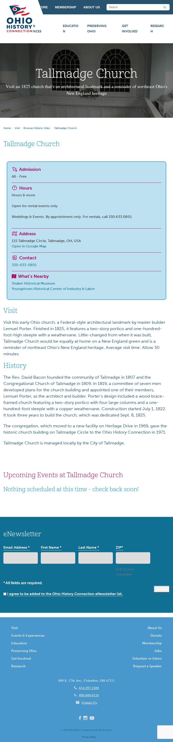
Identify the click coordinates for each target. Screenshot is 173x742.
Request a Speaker (147, 666)
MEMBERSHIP (65, 7)
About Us (155, 628)
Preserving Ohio (97, 28)
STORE (42, 7)
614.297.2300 (89, 687)
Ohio (71, 729)
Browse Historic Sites (36, 128)
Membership (152, 643)
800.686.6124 (89, 695)
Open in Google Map (29, 246)
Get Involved (129, 28)
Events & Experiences (31, 28)
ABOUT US (91, 7)
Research (157, 28)
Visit (17, 128)
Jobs (158, 651)
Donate (156, 635)
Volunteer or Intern (147, 658)
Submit (162, 589)
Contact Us (89, 702)
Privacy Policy (89, 737)
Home (7, 128)
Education (70, 28)
